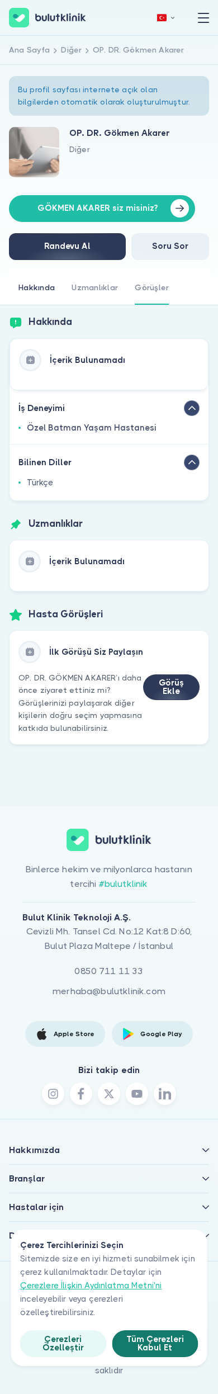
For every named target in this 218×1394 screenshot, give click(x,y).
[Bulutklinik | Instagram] (53, 1094)
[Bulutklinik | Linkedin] (165, 1094)
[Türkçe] (166, 17)
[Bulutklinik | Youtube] (137, 1094)
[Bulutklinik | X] (109, 1094)
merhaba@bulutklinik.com (109, 991)
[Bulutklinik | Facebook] (81, 1094)
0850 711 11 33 (108, 971)
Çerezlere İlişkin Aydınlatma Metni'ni (91, 1285)
